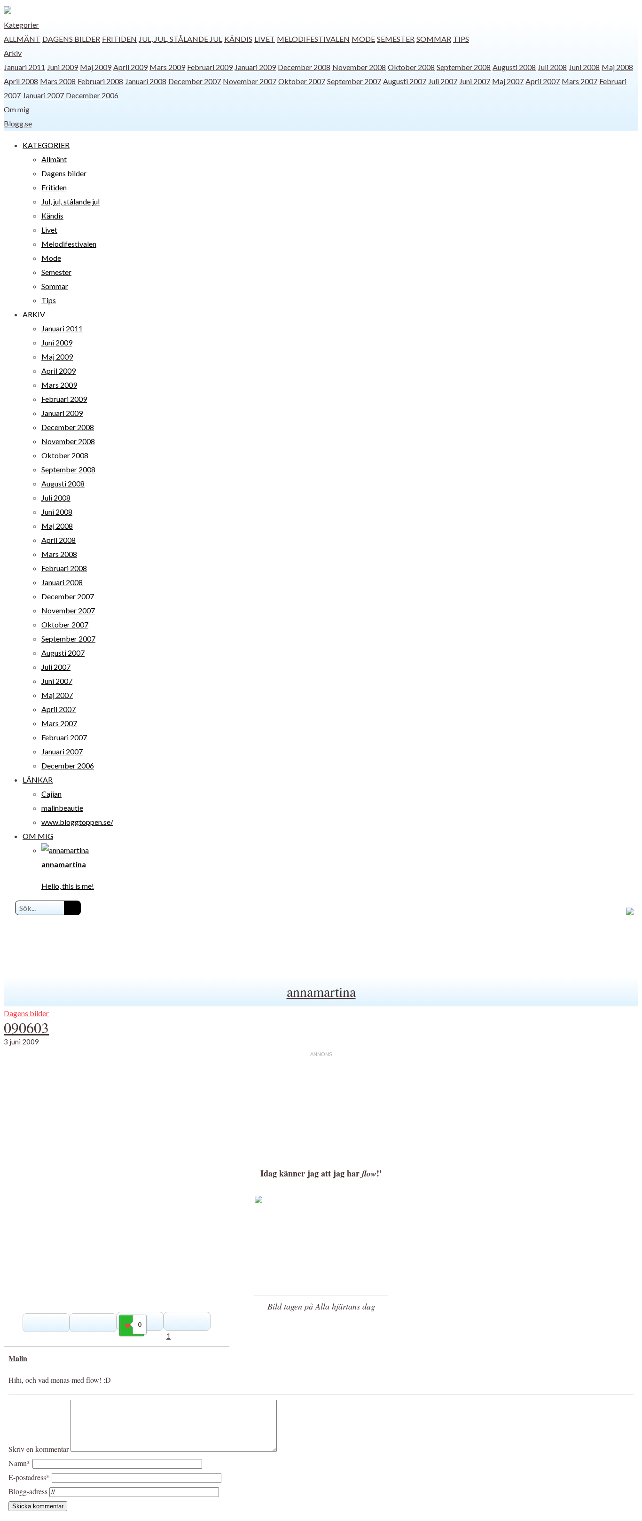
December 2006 (92, 95)
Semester (396, 38)
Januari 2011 (24, 67)
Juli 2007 (442, 81)
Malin (17, 1358)
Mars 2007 (579, 81)
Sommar (433, 38)
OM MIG (38, 835)
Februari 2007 (64, 737)
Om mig (17, 109)
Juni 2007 (474, 81)
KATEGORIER (46, 145)
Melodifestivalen (313, 38)
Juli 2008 (552, 67)
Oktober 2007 (301, 81)
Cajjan (51, 793)
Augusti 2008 (514, 67)
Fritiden (119, 38)
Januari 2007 (43, 95)
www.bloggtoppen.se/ (77, 821)
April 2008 (21, 81)
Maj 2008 (617, 67)
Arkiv (13, 52)
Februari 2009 (210, 67)
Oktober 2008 (411, 67)
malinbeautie (62, 807)
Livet (264, 38)
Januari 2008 (145, 81)
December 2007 (194, 81)
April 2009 (130, 67)
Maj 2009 (95, 67)
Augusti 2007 (404, 81)
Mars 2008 (58, 81)
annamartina (321, 991)
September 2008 (464, 67)
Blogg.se (18, 123)
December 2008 (304, 67)
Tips (461, 38)
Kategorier (21, 24)
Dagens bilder (71, 38)
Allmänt (22, 38)
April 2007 (542, 81)
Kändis (238, 38)
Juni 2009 (62, 67)
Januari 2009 (255, 67)
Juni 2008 (584, 67)
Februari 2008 (100, 81)
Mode (363, 38)
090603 (26, 1027)
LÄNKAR (38, 779)
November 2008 (359, 67)
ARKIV (34, 314)
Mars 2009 (167, 67)
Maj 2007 (508, 81)
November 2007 (249, 81)
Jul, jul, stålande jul (180, 38)
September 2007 (354, 81)
